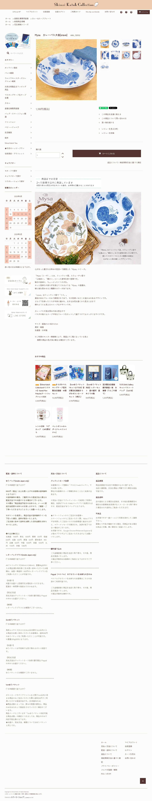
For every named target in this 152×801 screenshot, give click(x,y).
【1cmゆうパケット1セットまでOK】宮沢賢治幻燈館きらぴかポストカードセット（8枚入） (76, 390)
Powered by (8, 797)
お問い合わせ (110, 11)
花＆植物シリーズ (21, 24)
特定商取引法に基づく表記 (130, 162)
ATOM (108, 773)
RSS (102, 773)
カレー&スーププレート (41, 18)
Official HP (17, 11)
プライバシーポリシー (110, 765)
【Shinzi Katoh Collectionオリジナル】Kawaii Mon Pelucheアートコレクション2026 (42, 390)
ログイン (128, 750)
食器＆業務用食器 (21, 18)
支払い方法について (109, 746)
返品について (112, 162)
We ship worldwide (92, 11)
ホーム (8, 18)
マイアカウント (32, 11)
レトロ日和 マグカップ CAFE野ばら (42, 429)
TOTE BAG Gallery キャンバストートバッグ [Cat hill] (127, 387)
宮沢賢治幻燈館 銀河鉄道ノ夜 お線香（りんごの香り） (110, 389)
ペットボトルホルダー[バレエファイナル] (59, 429)
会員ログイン (60, 11)
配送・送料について (109, 750)
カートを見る (130, 754)
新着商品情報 (19, 21)
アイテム (145, 12)
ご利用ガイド (75, 11)
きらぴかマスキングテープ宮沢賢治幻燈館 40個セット (59, 389)
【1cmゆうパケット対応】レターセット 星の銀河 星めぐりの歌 (93, 389)
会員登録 (46, 11)
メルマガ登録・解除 (109, 769)
